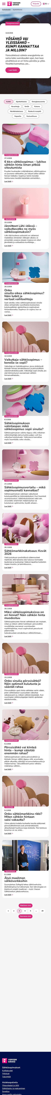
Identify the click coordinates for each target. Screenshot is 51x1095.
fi (46, 4)
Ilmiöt (27, 106)
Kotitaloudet (6, 10)
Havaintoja (15, 106)
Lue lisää (13, 70)
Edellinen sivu (25, 905)
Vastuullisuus (31, 116)
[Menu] (4, 4)
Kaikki (8, 102)
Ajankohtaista (21, 102)
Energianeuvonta (38, 102)
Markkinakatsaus (16, 111)
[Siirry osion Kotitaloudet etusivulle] (13, 3)
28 (42, 911)
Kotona (37, 106)
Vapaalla (17, 116)
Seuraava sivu (25, 916)
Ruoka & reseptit (34, 111)
